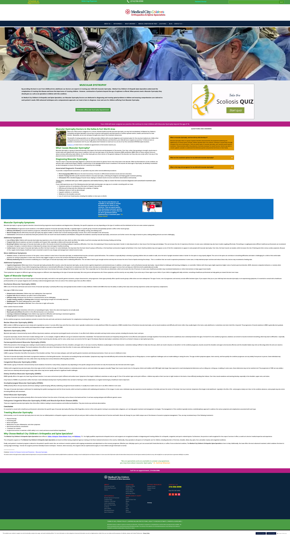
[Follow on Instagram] (179, 494)
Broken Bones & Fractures (111, 498)
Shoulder (128, 512)
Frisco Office (129, 491)
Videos (106, 490)
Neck (127, 510)
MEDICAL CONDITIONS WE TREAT (147, 24)
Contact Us (173, 484)
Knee (127, 508)
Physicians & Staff (109, 486)
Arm (127, 503)
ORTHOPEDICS (117, 24)
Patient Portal (151, 488)
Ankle (127, 498)
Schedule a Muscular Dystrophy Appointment (93, 110)
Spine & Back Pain (131, 499)
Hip (127, 507)
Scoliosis (106, 507)
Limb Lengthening (109, 503)
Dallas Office (129, 488)
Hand (127, 505)
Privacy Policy (146, 533)
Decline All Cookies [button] (261, 533)
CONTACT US (178, 24)
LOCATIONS (162, 24)
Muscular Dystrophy (110, 505)
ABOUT (106, 484)
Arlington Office (130, 486)
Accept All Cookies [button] (271, 533)
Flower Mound (130, 490)
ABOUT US (107, 24)
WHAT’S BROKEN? (130, 24)
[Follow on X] (173, 494)
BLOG (170, 24)
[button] (282, 533)
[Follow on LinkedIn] (176, 494)
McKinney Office (130, 493)
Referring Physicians (110, 488)
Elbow (127, 501)
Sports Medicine (108, 512)
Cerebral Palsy (108, 499)
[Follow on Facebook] (170, 494)
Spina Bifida (107, 508)
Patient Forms (151, 486)
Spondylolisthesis (109, 510)
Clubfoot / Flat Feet (109, 501)
